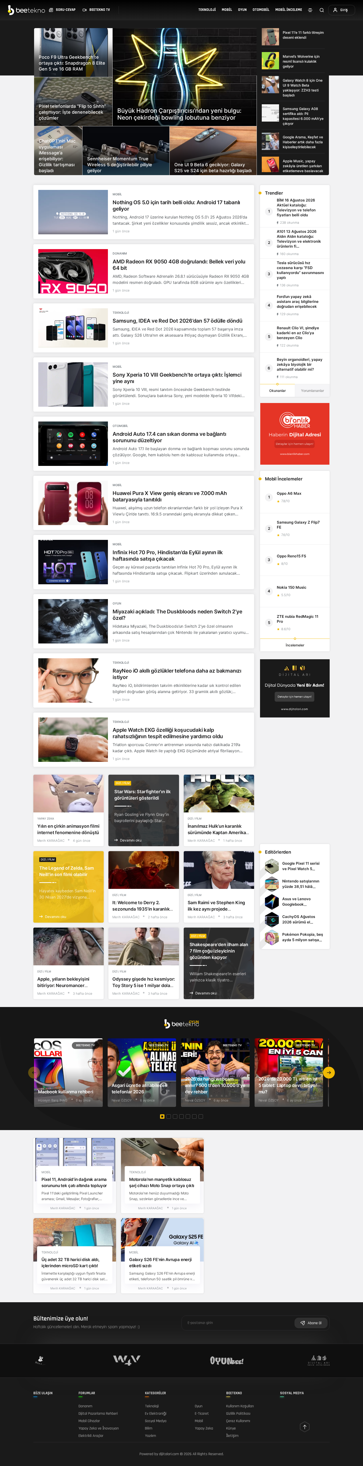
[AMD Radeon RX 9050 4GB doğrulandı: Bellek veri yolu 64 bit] (73, 271)
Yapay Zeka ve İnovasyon (99, 1428)
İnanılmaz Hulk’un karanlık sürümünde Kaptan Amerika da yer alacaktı (217, 833)
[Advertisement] (295, 805)
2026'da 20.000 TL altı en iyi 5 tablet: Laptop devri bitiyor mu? (288, 1085)
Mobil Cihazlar (89, 1421)
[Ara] (321, 10)
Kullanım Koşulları (240, 1406)
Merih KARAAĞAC (50, 841)
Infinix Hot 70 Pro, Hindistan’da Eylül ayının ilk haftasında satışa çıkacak (168, 555)
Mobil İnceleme (288, 9)
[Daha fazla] (310, 10)
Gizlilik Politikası (238, 1413)
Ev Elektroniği (155, 1413)
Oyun (242, 9)
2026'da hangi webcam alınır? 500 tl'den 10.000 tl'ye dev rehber (215, 1085)
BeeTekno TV (85, 1045)
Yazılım (150, 1435)
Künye (231, 1428)
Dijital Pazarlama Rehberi (98, 1413)
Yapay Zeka (45, 818)
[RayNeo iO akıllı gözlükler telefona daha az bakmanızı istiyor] (73, 680)
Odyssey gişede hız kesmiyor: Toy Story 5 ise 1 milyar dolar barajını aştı (143, 985)
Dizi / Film (123, 783)
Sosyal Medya (155, 1421)
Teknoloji (207, 9)
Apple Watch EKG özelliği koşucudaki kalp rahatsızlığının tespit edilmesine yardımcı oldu (168, 733)
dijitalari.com (169, 1454)
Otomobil (261, 9)
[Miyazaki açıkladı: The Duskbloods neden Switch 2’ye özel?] (73, 621)
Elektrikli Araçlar (91, 1435)
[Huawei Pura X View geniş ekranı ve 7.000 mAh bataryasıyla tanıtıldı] (73, 503)
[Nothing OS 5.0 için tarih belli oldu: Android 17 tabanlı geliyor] (73, 212)
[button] (329, 1073)
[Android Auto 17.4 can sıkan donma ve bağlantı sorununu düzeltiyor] (73, 443)
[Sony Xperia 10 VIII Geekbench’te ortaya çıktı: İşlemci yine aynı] (73, 384)
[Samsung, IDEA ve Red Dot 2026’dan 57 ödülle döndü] (73, 328)
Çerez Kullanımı (238, 1421)
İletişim (232, 1435)
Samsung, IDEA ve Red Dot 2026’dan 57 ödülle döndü (177, 321)
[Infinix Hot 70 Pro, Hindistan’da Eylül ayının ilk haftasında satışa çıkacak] (73, 562)
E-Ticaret (202, 1413)
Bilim (148, 1428)
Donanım (120, 253)
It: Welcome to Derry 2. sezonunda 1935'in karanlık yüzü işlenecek (140, 909)
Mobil (227, 9)
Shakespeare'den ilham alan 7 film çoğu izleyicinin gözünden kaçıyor (219, 951)
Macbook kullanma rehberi (65, 1091)
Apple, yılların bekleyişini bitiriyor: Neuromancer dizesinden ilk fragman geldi (66, 985)
